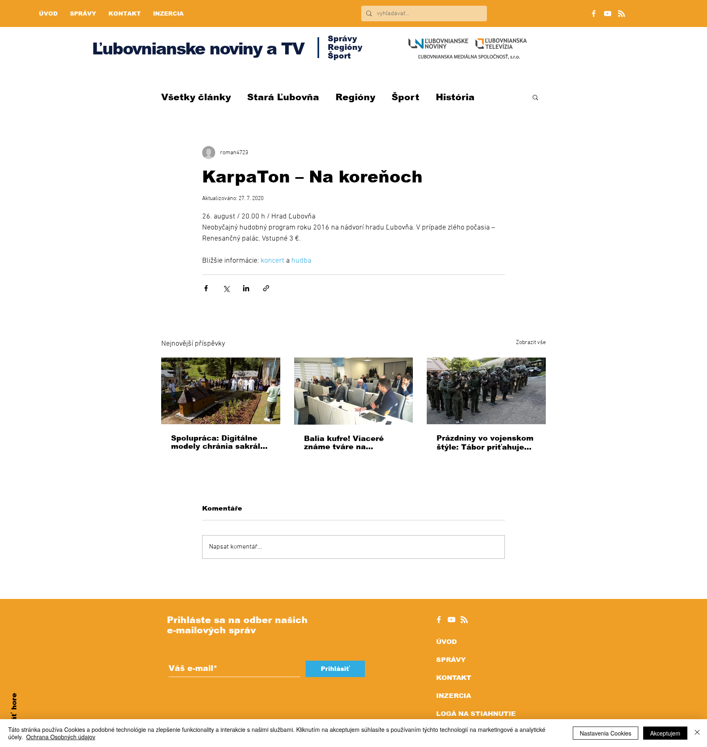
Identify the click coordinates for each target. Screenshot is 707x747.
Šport (405, 97)
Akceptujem (665, 733)
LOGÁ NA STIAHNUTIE (476, 713)
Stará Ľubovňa (283, 97)
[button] (535, 97)
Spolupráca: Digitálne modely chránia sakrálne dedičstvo (220, 442)
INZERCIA (453, 695)
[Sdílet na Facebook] (206, 288)
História (455, 97)
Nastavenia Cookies (605, 733)
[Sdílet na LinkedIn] (246, 288)
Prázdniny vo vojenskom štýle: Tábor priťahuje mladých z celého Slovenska (485, 443)
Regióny (355, 97)
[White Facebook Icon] (439, 619)
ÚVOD (446, 641)
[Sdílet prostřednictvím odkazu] (266, 288)
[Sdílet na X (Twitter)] (226, 288)
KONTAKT (453, 677)
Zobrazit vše (531, 342)
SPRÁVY (451, 659)
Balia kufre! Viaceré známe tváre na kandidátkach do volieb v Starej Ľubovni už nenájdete (351, 442)
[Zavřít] (697, 733)
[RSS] (621, 13)
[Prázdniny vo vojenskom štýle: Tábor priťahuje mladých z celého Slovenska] (486, 391)
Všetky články (196, 97)
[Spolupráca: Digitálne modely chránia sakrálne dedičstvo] (220, 391)
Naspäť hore (14, 716)
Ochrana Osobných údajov (60, 737)
